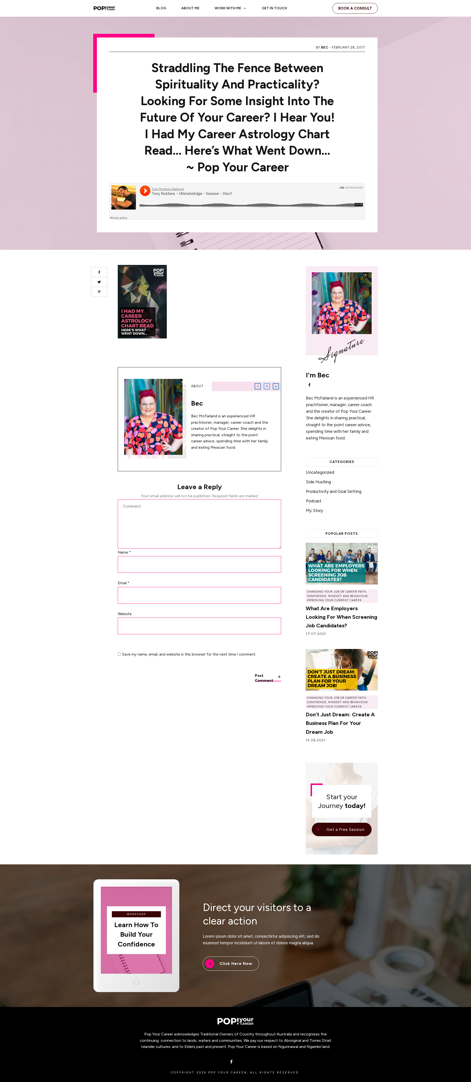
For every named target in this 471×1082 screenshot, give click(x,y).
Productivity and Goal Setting (333, 491)
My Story (314, 510)
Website (125, 614)
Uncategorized (320, 472)
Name (124, 552)
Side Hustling (318, 481)
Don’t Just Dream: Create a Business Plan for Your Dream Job (340, 723)
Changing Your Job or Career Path (336, 591)
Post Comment (264, 677)
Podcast (313, 500)
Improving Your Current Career (334, 600)
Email (123, 583)
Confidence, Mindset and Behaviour (337, 596)
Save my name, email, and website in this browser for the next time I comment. (189, 654)
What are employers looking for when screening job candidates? (341, 617)
